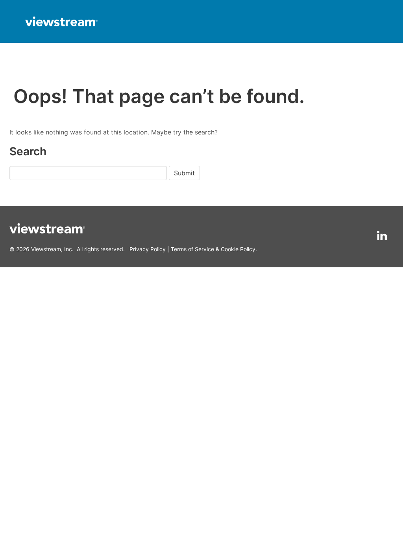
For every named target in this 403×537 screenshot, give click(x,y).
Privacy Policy (147, 249)
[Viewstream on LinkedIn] (382, 235)
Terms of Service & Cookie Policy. (214, 249)
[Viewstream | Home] (61, 23)
